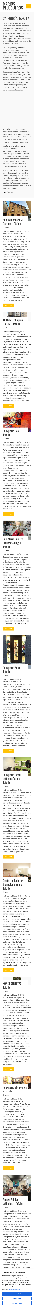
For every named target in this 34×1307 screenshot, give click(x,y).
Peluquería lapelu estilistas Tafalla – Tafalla (13, 778)
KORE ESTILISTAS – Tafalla (13, 985)
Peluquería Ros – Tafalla (12, 433)
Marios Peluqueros (13, 6)
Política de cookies (14, 1289)
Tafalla (7, 228)
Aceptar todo (17, 1294)
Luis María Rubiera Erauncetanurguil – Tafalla (13, 543)
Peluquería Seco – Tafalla (12, 669)
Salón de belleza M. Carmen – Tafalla (13, 221)
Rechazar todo (17, 1303)
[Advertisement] (17, 110)
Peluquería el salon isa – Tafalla (15, 1089)
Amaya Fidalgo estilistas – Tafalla (13, 1201)
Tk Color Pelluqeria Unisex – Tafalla (13, 322)
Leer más (8, 305)
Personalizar (17, 1299)
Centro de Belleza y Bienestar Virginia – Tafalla (14, 884)
